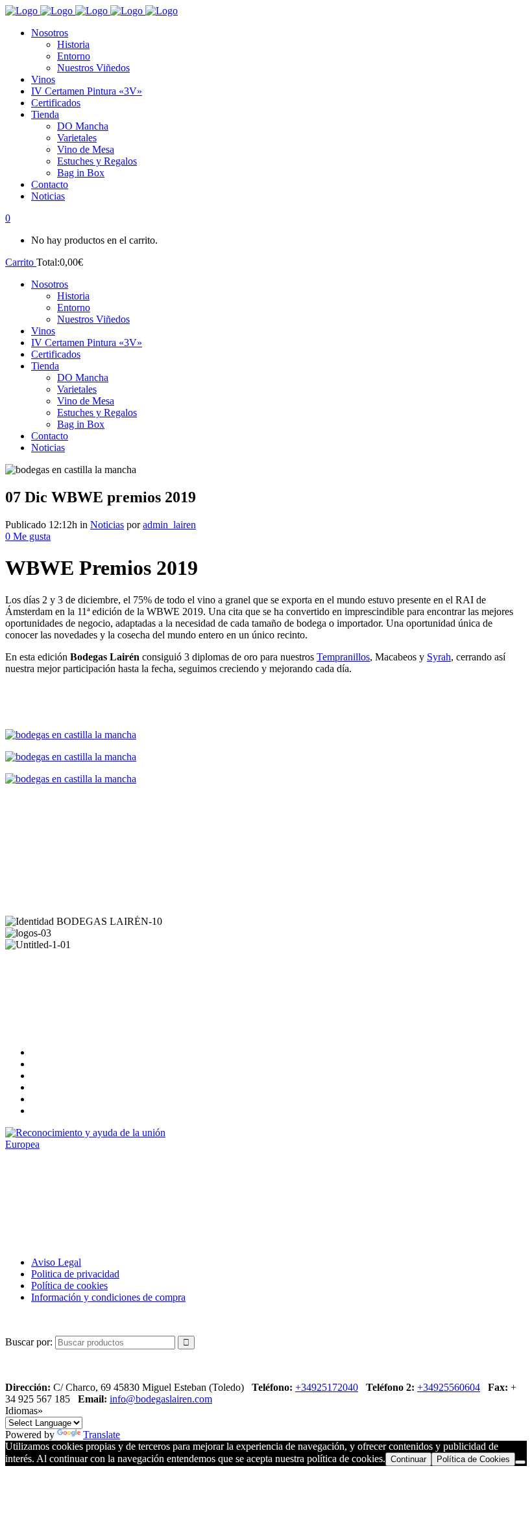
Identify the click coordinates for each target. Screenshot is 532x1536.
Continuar (408, 1459)
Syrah (439, 656)
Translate (101, 1434)
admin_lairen (169, 524)
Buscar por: (29, 1341)
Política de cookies (69, 1285)
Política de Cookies (473, 1459)
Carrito (20, 262)
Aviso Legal (56, 1262)
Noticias (107, 524)
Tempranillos (343, 656)
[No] (520, 1462)
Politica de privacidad (75, 1273)
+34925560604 (448, 1387)
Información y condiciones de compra (108, 1297)
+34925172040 (326, 1387)
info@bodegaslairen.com (161, 1398)
